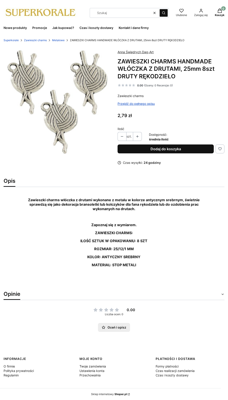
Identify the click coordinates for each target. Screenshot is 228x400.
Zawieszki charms (35, 40)
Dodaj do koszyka (166, 149)
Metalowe (58, 40)
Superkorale (11, 40)
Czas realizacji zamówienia (175, 371)
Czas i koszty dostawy (172, 375)
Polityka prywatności (19, 371)
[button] (164, 13)
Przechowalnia (90, 375)
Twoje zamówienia (92, 366)
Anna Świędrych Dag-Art (136, 52)
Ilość (121, 129)
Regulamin (11, 375)
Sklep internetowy (109, 394)
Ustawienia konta (91, 371)
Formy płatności (167, 366)
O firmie (9, 366)
